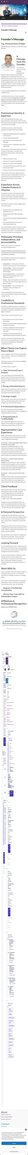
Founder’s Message (7, 680)
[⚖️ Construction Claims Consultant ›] (3, 769)
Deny (14, 1147)
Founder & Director (7, 674)
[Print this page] (25, 32)
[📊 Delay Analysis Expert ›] (3, 785)
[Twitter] (4, 1)
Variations (11, 1038)
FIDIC (8, 717)
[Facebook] (6, 1)
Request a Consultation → (9, 848)
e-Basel (3, 18)
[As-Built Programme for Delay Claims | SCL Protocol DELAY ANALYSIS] (8, 944)
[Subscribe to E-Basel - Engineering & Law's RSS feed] (2, 1)
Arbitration (9, 705)
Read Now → (12, 793)
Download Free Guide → (4, 858)
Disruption (11, 1045)
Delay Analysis (10, 1035)
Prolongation (11, 1017)
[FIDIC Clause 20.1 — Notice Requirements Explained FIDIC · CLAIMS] (8, 981)
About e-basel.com (13, 25)
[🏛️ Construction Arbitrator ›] (3, 792)
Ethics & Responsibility (7, 667)
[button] (26, 1129)
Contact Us (4, 1126)
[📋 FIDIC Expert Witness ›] (3, 777)
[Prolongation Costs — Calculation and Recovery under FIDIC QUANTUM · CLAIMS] (8, 957)
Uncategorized (10, 724)
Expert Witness (10, 1030)
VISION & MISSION (7, 686)
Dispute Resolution (11, 1056)
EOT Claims (10, 1010)
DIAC (21, 446)
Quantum (10, 1042)
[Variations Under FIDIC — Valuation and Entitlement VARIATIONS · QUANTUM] (8, 991)
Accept (14, 1143)
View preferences (14, 1151)
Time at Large (10, 1050)
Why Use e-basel (7, 694)
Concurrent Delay (11, 1021)
